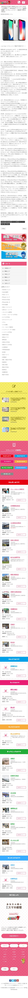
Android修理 (5, 292)
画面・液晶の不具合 (7, 359)
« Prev (3, 228)
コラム (11, 14)
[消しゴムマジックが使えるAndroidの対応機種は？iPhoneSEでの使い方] (5, 429)
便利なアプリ (5, 337)
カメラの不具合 (6, 317)
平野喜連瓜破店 (6, 349)
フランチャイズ (23, 949)
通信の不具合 (5, 367)
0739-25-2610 (8, 648)
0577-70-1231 (8, 713)
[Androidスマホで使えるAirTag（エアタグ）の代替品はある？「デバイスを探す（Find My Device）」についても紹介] (5, 419)
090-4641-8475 (8, 631)
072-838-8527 (8, 582)
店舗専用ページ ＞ (21, 500)
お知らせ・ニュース (7, 309)
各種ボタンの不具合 (7, 344)
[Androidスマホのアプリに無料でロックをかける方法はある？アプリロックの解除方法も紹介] (5, 400)
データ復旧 (5, 961)
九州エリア (7, 283)
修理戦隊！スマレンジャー (17, 987)
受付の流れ (14, 949)
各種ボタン (5, 956)
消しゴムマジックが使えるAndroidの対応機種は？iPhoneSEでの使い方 (18, 428)
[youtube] (18, 980)
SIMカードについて (7, 307)
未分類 (3, 352)
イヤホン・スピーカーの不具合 (9, 314)
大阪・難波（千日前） (5, 224)
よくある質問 (14, 956)
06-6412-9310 (8, 599)
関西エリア (7, 277)
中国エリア (7, 280)
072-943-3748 (8, 547)
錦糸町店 (4, 369)
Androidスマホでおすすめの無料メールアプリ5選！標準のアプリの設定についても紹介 (18, 408)
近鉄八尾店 (5, 364)
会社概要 (23, 954)
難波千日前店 (5, 374)
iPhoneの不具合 (6, 299)
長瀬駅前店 (5, 372)
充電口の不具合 (6, 342)
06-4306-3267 (8, 615)
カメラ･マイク (5, 959)
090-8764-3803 (8, 696)
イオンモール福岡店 (7, 312)
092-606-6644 (8, 814)
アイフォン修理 (14, 221)
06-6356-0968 (8, 513)
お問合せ (14, 959)
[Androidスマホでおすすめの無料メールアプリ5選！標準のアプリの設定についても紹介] (5, 409)
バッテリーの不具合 (7, 332)
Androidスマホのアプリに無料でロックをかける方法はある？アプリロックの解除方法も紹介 (18, 399)
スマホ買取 (5, 324)
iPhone (2, 221)
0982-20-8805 (8, 830)
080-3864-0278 (8, 565)
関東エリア (7, 271)
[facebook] (10, 980)
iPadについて (5, 294)
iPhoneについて (6, 297)
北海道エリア (8, 268)
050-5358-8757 (8, 766)
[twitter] (13, 980)
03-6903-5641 (8, 671)
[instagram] (15, 980)
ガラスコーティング (7, 319)
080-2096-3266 (8, 496)
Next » (24, 228)
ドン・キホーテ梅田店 (7, 327)
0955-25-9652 (8, 783)
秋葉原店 (4, 362)
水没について (5, 354)
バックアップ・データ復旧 (8, 329)
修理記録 (4, 339)
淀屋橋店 (4, 357)
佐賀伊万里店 (5, 334)
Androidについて (6, 289)
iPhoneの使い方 (6, 302)
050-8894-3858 (8, 847)
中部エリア (7, 274)
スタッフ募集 (23, 956)
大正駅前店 (5, 347)
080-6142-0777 (8, 740)
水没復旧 (5, 954)
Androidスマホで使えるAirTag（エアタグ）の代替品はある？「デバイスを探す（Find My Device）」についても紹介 (18, 419)
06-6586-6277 (8, 530)
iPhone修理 (8, 221)
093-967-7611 (8, 799)
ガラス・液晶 (5, 949)
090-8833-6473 (8, 884)
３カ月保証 (14, 954)
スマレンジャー (21, 221)
